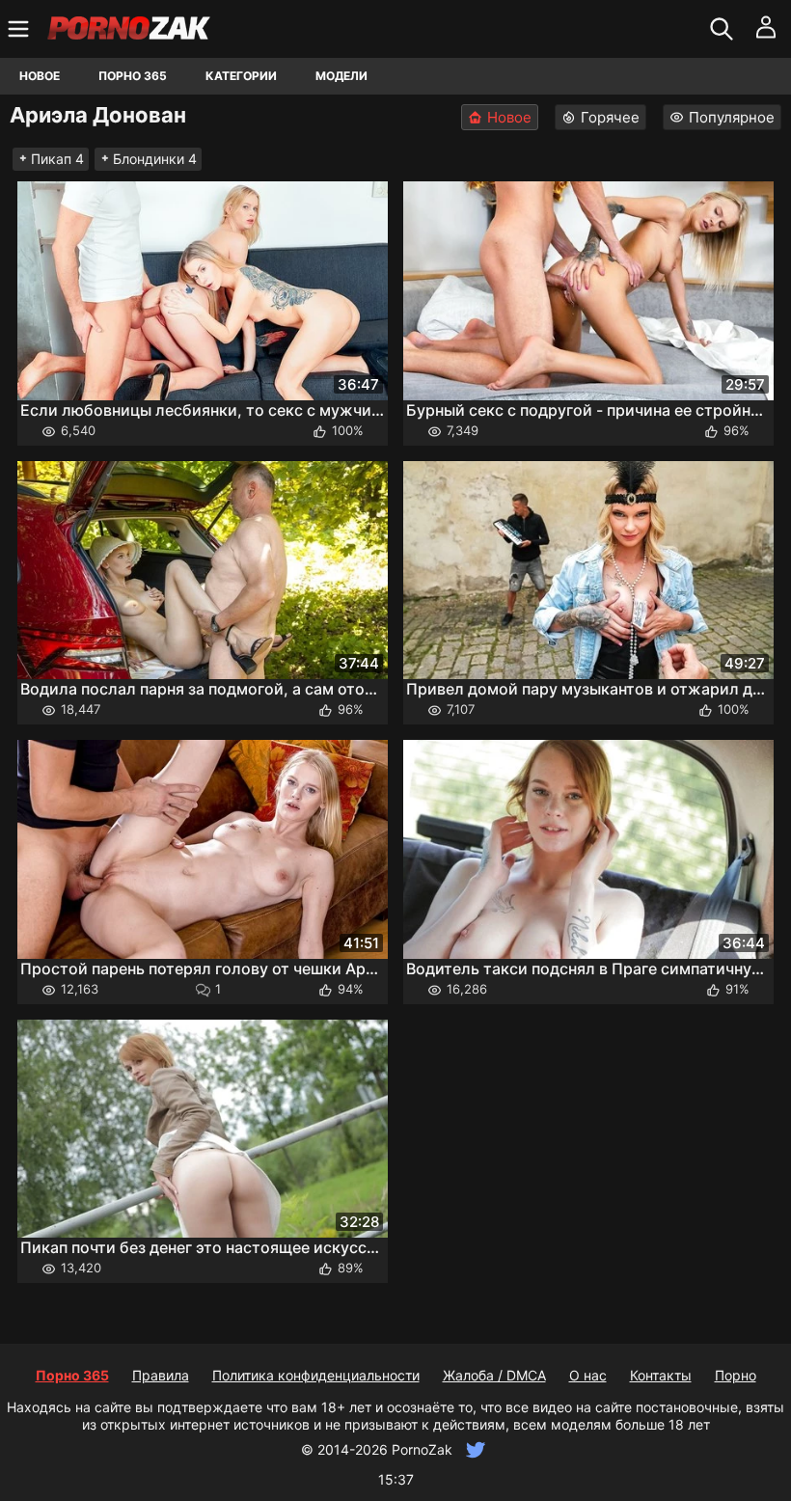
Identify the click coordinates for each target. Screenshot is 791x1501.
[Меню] (21, 28)
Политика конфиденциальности (316, 1375)
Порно (735, 1375)
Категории (241, 75)
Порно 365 (132, 75)
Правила (160, 1375)
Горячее (610, 117)
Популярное (732, 117)
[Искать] (724, 28)
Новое (39, 75)
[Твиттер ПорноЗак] (473, 1449)
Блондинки (155, 158)
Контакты (661, 1375)
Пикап (57, 158)
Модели (341, 75)
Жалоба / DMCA (494, 1375)
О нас (588, 1375)
